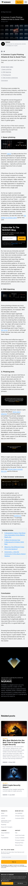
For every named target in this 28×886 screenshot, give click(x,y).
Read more (9, 879)
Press (2, 835)
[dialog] (14, 879)
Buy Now (19, 2)
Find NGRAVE (4, 837)
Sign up (14, 861)
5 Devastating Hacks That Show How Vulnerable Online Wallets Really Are (14, 535)
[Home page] (6, 2)
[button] (14, 880)
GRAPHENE (4, 815)
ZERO (2, 813)
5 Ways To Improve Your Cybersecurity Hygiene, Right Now (14, 542)
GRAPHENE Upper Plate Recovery (6, 821)
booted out (17, 515)
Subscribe (21, 238)
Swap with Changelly (6, 827)
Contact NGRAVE (19, 837)
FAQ (16, 832)
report (9, 153)
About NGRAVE (5, 832)
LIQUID (3, 818)
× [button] (26, 873)
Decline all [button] (20, 883)
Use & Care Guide (19, 835)
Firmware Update (19, 840)
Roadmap (3, 824)
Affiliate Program (19, 815)
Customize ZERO (19, 818)
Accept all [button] (7, 883)
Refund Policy (19, 845)
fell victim (4, 330)
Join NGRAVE (18, 813)
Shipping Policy (19, 842)
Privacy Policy (14, 243)
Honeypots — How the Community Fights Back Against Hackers (15, 554)
